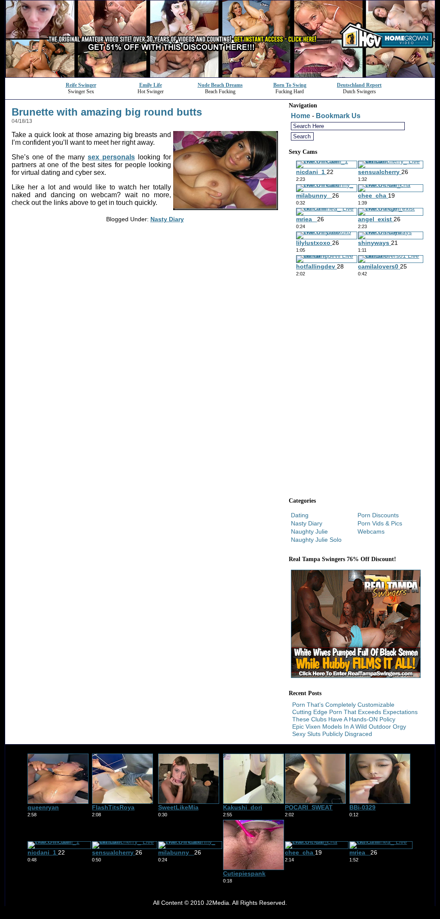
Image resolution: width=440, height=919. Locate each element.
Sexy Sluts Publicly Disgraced (332, 733)
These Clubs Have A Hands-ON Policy (343, 719)
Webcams (371, 531)
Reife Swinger (81, 85)
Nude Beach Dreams (220, 85)
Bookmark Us (338, 115)
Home (300, 115)
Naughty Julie (309, 531)
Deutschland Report (359, 85)
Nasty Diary (167, 219)
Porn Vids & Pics (380, 523)
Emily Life (150, 85)
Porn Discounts (378, 515)
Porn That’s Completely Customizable (343, 704)
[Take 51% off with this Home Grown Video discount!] (220, 75)
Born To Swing (289, 85)
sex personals (111, 157)
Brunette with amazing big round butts (107, 112)
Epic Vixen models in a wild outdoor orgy (349, 726)
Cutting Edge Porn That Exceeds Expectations (355, 711)
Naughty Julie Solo (316, 539)
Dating (300, 515)
